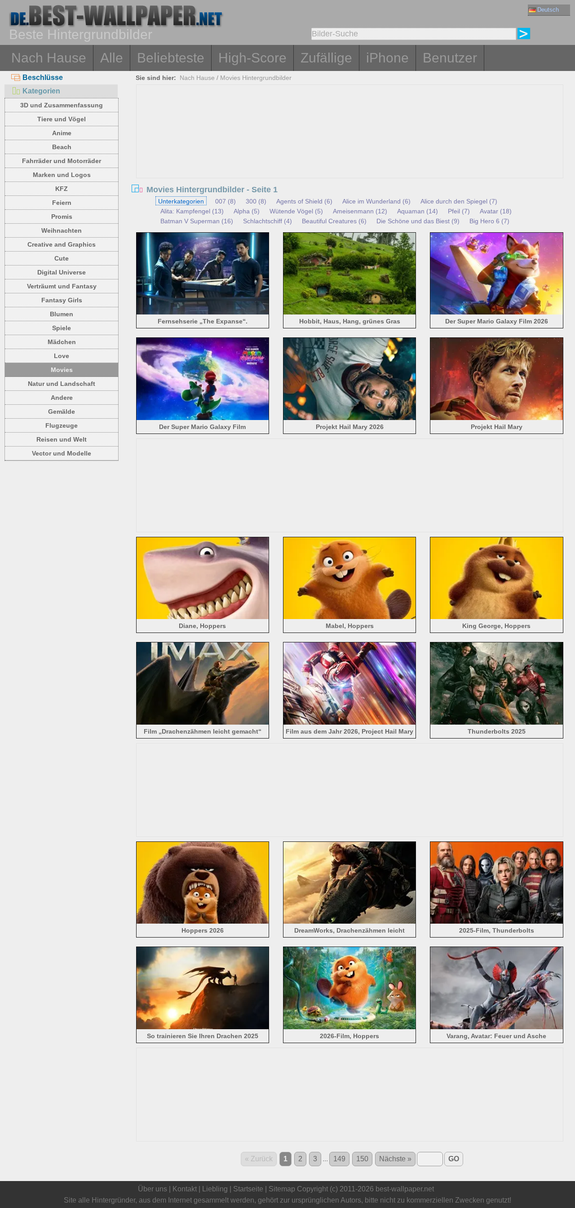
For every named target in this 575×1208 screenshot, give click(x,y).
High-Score (252, 57)
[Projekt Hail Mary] (496, 418)
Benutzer (450, 57)
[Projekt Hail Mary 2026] (349, 418)
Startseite (248, 1189)
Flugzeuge (61, 425)
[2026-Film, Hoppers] (349, 1027)
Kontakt (184, 1189)
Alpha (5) (247, 211)
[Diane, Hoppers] (203, 617)
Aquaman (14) (417, 211)
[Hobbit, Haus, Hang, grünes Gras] (349, 313)
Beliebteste (170, 57)
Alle (111, 57)
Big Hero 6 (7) (489, 221)
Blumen (61, 314)
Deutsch (548, 9)
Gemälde (61, 411)
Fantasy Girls (61, 300)
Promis (61, 216)
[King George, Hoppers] (496, 617)
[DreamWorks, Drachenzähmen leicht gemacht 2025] (349, 922)
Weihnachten (61, 230)
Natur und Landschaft (61, 383)
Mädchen (62, 341)
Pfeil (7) (459, 211)
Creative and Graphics (61, 244)
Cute (61, 258)
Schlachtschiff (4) (267, 221)
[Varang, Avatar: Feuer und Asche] (496, 1027)
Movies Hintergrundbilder (256, 77)
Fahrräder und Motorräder (61, 160)
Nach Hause (48, 57)
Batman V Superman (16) (196, 221)
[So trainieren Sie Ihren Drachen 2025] (203, 1027)
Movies (62, 369)
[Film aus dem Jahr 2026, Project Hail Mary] (349, 723)
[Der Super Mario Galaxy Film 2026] (496, 313)
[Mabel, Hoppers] (349, 617)
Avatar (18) (496, 211)
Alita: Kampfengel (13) (192, 211)
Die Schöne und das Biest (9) (418, 221)
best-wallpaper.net (405, 1189)
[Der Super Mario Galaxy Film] (203, 418)
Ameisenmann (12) (360, 211)
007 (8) (225, 201)
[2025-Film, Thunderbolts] (496, 922)
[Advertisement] (350, 152)
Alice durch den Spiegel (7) (458, 201)
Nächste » (395, 1159)
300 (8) (256, 201)
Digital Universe (61, 272)
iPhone (387, 57)
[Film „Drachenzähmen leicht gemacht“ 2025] (203, 723)
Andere (62, 397)
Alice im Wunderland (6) (376, 201)
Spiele (61, 328)
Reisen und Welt (61, 439)
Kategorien (41, 91)
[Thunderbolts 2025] (496, 723)
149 (339, 1159)
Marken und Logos (62, 174)
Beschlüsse (42, 77)
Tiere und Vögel (61, 119)
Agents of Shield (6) (304, 201)
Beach (61, 146)
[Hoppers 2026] (203, 922)
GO (453, 1159)
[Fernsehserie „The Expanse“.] (203, 313)
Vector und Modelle (61, 453)
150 (362, 1159)
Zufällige (326, 57)
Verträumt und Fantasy (62, 286)
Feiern (61, 202)
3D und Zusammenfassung (61, 105)
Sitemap (282, 1189)
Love (61, 355)
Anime (61, 133)
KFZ (61, 188)
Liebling (215, 1189)
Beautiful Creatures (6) (334, 221)
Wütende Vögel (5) (296, 211)
